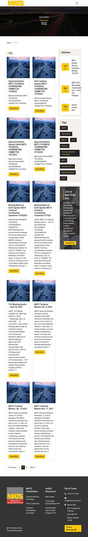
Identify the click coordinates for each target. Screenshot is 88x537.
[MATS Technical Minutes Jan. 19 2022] (18, 392)
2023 (63, 178)
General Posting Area (74, 107)
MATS (64, 128)
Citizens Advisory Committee (68, 153)
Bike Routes (49, 497)
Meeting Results (68, 172)
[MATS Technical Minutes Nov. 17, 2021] (44, 392)
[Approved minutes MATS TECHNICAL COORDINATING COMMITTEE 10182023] (18, 67)
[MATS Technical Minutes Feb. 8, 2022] (44, 290)
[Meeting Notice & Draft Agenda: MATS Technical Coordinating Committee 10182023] (18, 191)
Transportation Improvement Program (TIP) (50, 510)
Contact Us (69, 243)
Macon (64, 140)
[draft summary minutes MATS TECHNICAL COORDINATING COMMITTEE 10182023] (44, 67)
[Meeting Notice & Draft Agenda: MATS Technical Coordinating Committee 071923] (44, 191)
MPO (63, 160)
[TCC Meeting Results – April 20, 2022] (18, 290)
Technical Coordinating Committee (30, 510)
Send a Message (70, 528)
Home (9, 43)
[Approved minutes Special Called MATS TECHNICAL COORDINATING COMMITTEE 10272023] (18, 128)
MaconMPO (66, 134)
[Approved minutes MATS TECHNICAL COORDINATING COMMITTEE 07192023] (44, 128)
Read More (14, 108)
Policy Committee (32, 504)
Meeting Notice (67, 166)
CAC (73, 140)
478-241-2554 (73, 494)
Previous (12, 467)
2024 (15, 43)
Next (32, 467)
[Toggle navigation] (77, 3)
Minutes (65, 146)
